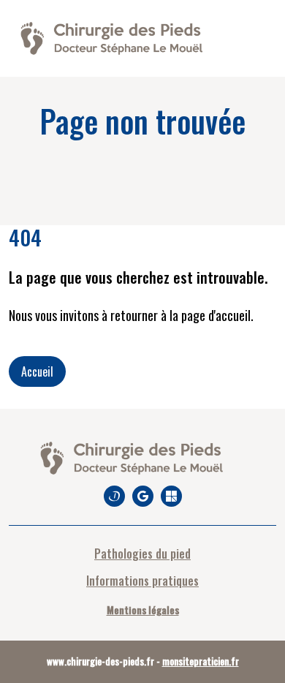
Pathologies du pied (142, 553)
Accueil (37, 371)
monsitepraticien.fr (200, 661)
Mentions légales (143, 609)
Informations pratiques (142, 580)
